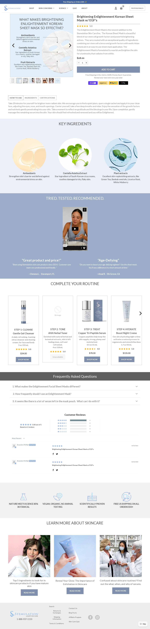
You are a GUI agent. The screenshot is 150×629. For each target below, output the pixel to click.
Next (70, 45)
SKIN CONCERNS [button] (45, 8)
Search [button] (51, 606)
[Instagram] (97, 617)
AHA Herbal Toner (57, 333)
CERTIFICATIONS (47, 98)
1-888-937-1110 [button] (24, 619)
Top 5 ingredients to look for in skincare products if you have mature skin (29, 583)
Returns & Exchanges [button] (57, 612)
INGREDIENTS (31, 98)
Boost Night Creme (126, 333)
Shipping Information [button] (57, 618)
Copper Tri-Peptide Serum (92, 333)
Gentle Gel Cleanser (23, 333)
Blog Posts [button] (73, 613)
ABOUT (84, 8)
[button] (23, 311)
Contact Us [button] (73, 608)
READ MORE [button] (29, 592)
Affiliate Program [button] (75, 617)
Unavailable (58, 357)
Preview (13, 45)
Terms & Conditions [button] (56, 623)
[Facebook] (90, 617)
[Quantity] (78, 62)
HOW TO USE (16, 98)
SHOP (31, 8)
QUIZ (75, 8)
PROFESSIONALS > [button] (137, 8)
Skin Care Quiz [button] (74, 622)
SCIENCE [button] (62, 8)
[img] (57, 446)
